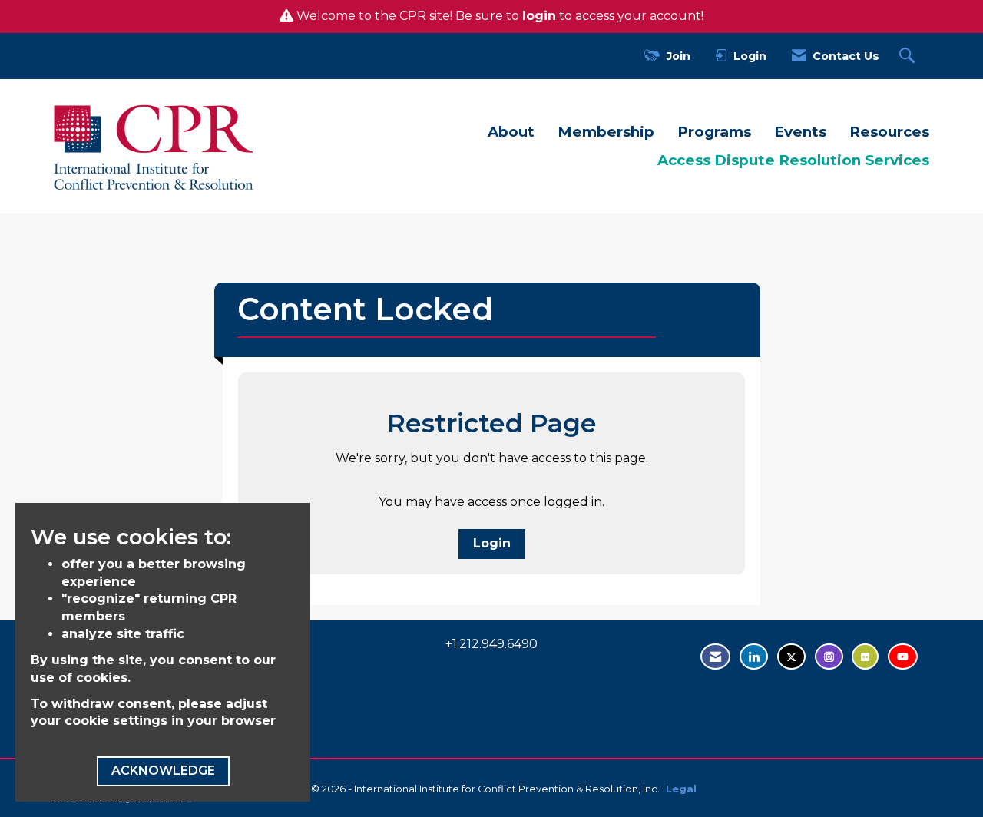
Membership (606, 132)
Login (492, 543)
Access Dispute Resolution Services (793, 160)
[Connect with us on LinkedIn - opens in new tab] (754, 656)
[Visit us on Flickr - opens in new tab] (865, 656)
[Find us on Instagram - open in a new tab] (829, 656)
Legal (681, 789)
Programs (714, 132)
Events (800, 132)
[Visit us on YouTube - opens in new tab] (903, 656)
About (511, 132)
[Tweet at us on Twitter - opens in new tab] (791, 656)
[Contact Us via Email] (715, 656)
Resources (889, 132)
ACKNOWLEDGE (163, 770)
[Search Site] (908, 56)
